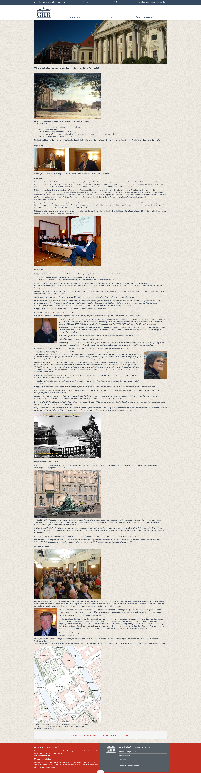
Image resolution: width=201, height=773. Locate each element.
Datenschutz (162, 2)
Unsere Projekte (109, 17)
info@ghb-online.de (42, 755)
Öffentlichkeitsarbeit (144, 17)
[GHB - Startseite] (50, 13)
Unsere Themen (76, 17)
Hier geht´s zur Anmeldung (44, 767)
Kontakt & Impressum (146, 2)
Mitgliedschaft (124, 755)
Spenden (122, 759)
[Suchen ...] (117, 2)
